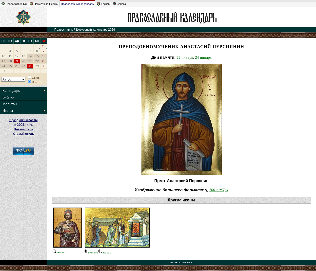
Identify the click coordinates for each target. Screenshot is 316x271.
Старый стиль (23, 134)
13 (23, 56)
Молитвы (9, 104)
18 (10, 61)
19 (16, 61)
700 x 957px (218, 189)
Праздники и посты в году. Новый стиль (23, 124)
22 (37, 61)
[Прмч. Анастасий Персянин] (67, 246)
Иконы (7, 111)
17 (3, 61)
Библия (8, 97)
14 (30, 56)
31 (3, 71)
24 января (203, 57)
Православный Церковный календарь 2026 (84, 29)
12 (17, 56)
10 (3, 56)
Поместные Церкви (46, 3)
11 (10, 56)
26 (17, 66)
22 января (185, 57)
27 (23, 66)
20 (23, 61)
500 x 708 (60, 252)
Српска (121, 3)
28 (29, 66)
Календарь (11, 91)
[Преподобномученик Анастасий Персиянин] (117, 246)
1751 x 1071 (93, 252)
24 (3, 66)
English (105, 3)
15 (37, 56)
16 (43, 56)
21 (30, 61)
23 (43, 61)
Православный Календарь (77, 3)
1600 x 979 (106, 252)
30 (43, 66)
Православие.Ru (16, 3)
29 (37, 66)
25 (10, 66)
